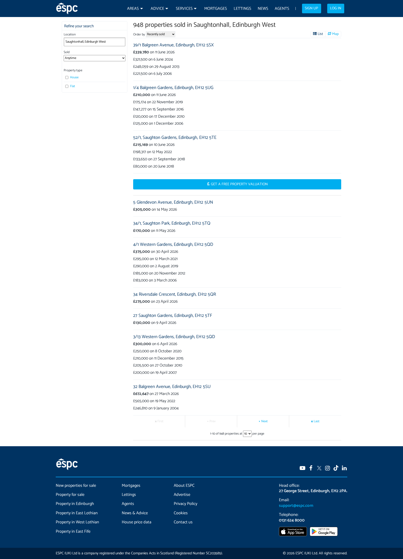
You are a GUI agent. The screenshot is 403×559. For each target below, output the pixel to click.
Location (70, 34)
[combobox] (94, 41)
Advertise (182, 494)
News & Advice (135, 513)
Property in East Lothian (77, 513)
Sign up (311, 8)
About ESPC (184, 485)
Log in (335, 8)
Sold (66, 52)
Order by (139, 34)
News (263, 8)
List (320, 34)
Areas (133, 8)
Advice (157, 8)
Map (335, 34)
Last (317, 421)
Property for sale (70, 494)
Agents (282, 8)
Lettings (242, 8)
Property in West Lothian (77, 522)
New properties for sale (76, 485)
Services (184, 8)
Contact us (183, 522)
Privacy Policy (185, 503)
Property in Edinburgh (75, 503)
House (74, 77)
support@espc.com (296, 505)
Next (264, 421)
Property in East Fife (73, 531)
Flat (72, 86)
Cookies (181, 513)
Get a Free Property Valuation (239, 184)
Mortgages (215, 8)
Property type (73, 70)
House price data (136, 522)
